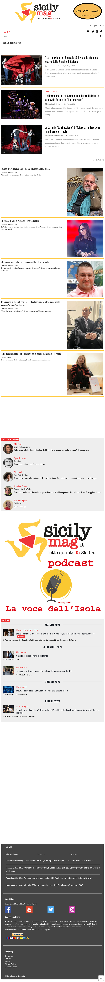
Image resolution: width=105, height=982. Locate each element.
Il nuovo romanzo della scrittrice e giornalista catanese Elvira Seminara (25, 360)
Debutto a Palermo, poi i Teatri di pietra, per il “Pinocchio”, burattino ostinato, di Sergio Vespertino (55, 633)
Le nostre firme (11, 967)
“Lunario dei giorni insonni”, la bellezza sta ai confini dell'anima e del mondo (31, 353)
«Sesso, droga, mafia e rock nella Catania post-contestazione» (25, 168)
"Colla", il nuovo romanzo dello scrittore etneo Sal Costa (21, 175)
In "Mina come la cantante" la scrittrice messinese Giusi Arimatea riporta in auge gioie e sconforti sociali (31, 228)
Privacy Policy (10, 964)
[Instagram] (97, 31)
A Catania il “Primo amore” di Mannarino (32, 655)
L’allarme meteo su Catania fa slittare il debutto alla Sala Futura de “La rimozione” (72, 97)
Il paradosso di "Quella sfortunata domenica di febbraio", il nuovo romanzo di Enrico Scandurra (30, 269)
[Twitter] (92, 31)
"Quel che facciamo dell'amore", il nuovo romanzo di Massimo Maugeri (26, 311)
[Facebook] (101, 31)
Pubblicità (8, 961)
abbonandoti (86, 927)
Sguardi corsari (20, 458)
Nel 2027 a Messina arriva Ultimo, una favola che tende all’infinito (42, 690)
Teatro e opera (51, 92)
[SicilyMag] (37, 22)
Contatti (8, 959)
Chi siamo (9, 956)
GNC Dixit (18, 444)
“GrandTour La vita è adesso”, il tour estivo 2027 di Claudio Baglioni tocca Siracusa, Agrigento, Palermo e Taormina (57, 711)
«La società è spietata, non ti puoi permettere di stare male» (25, 261)
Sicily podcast (19, 472)
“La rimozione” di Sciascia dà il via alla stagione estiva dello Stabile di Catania (71, 59)
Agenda (5, 620)
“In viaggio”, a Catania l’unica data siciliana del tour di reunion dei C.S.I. (44, 671)
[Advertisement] (52, 417)
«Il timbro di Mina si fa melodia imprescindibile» (20, 220)
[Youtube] (88, 31)
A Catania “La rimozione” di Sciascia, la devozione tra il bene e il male (72, 129)
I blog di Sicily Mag (10, 439)
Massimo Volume (20, 486)
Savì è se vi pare (20, 500)
